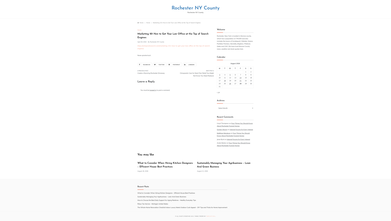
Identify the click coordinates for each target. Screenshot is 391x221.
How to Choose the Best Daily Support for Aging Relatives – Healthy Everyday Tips (166, 200)
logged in (153, 90)
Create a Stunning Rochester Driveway (151, 73)
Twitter (162, 64)
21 (240, 81)
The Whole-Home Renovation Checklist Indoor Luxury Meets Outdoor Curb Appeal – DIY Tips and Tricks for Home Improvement (182, 207)
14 (240, 78)
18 (225, 81)
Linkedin (191, 64)
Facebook (146, 64)
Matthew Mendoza (223, 133)
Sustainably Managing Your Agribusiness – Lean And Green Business (161, 197)
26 (230, 84)
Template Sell (210, 216)
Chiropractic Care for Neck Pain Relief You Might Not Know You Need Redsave (197, 74)
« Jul (218, 92)
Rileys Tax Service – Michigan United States (152, 204)
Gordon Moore (222, 130)
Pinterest (176, 64)
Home (139, 30)
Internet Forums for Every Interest (241, 130)
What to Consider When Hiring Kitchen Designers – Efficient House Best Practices (166, 193)
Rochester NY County (196, 8)
